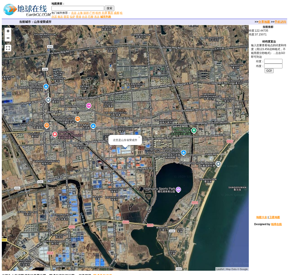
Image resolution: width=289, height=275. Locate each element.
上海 (80, 12)
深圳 (86, 12)
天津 (104, 12)
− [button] (8, 38)
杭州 (98, 12)
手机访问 (280, 21)
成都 (116, 12)
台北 (84, 16)
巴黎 (90, 16)
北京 (74, 12)
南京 (60, 16)
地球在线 (276, 224)
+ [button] (8, 31)
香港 (78, 16)
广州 (92, 12)
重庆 (110, 12)
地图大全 (261, 217)
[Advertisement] (178, 10)
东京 (97, 16)
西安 (66, 16)
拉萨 (72, 16)
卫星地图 (274, 217)
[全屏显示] (8, 48)
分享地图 (264, 21)
